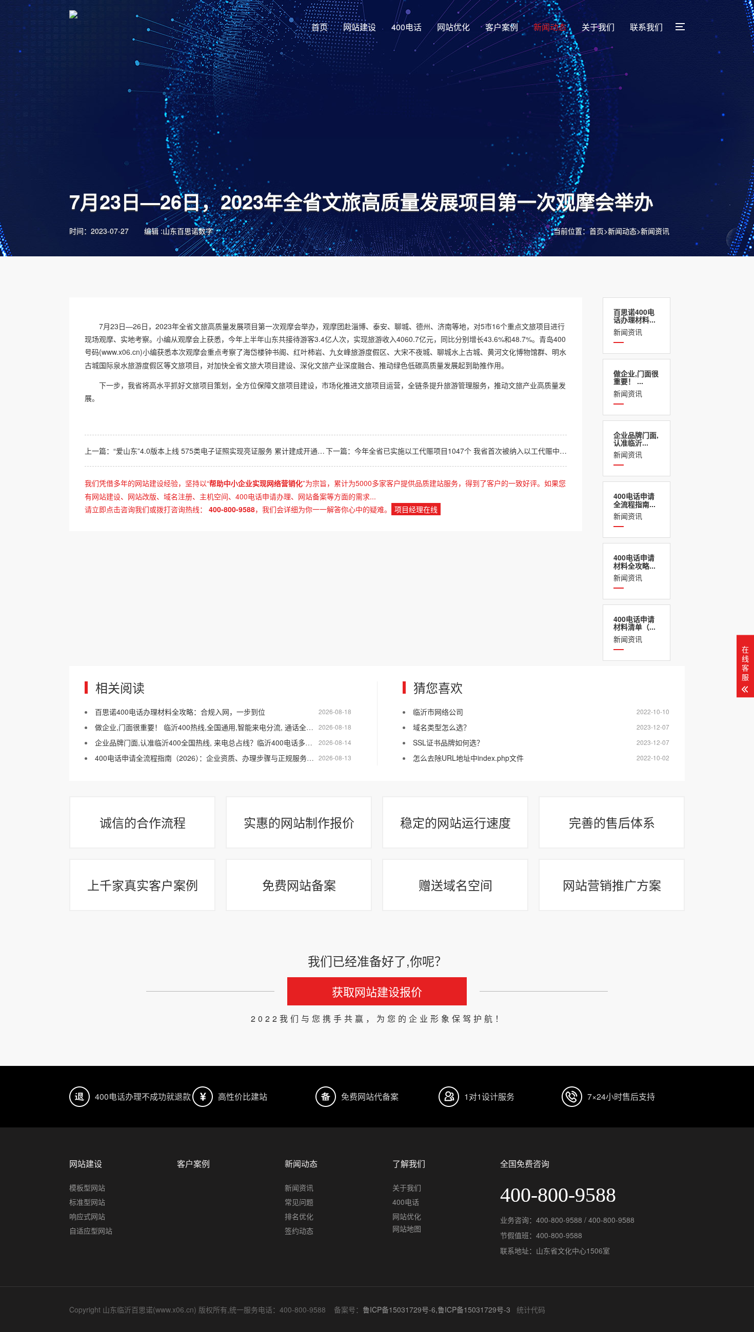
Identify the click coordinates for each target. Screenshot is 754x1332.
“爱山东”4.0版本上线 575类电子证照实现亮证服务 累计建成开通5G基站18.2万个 (241, 451)
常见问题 (299, 1202)
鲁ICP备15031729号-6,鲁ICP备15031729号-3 (436, 1309)
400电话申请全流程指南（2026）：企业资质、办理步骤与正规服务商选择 (211, 758)
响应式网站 (87, 1216)
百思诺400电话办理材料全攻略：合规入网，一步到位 (180, 712)
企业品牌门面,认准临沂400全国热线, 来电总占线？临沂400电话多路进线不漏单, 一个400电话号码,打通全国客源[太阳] (283, 742)
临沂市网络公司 (438, 712)
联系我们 (646, 27)
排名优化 (299, 1216)
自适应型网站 (90, 1230)
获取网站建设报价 (377, 991)
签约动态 (299, 1230)
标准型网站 (87, 1202)
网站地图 (406, 1228)
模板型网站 (87, 1187)
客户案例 (501, 27)
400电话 (406, 27)
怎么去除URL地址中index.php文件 (468, 758)
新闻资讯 (655, 231)
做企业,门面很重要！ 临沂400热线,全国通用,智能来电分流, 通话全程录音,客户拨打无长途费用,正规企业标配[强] (273, 727)
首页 (319, 27)
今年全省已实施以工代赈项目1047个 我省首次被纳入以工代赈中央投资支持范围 (482, 451)
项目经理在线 (416, 509)
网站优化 (453, 27)
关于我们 (598, 27)
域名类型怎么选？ (441, 727)
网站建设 (359, 27)
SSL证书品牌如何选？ (448, 742)
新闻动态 (549, 27)
